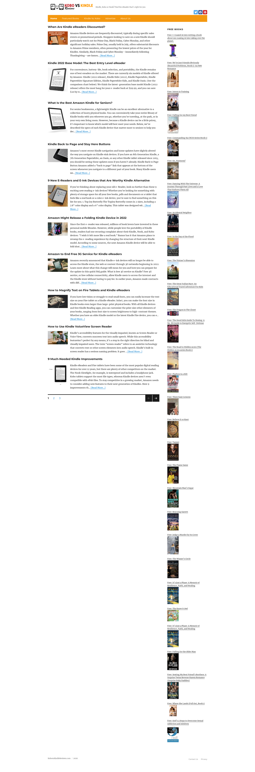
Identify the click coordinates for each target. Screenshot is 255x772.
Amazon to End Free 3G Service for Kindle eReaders (85, 254)
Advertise (110, 18)
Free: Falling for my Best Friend (182, 115)
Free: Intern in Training (178, 91)
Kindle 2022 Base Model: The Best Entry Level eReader (87, 63)
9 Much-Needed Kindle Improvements (75, 359)
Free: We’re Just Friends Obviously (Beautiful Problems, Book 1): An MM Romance (184, 65)
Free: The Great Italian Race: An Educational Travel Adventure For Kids (185, 285)
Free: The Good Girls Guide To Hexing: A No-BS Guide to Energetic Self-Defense (186, 321)
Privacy (204, 759)
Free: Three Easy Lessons (178, 397)
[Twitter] (196, 12)
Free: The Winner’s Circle (179, 559)
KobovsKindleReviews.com (59, 758)
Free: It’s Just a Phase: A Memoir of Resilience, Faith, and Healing (183, 584)
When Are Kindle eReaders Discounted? (76, 26)
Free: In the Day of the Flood (180, 236)
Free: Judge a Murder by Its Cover (182, 535)
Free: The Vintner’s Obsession (181, 260)
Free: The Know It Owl (177, 608)
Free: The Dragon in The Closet (181, 310)
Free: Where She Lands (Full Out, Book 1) (186, 703)
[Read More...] (107, 55)
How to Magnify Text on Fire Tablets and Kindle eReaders (89, 290)
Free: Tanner (173, 442)
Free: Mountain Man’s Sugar (180, 488)
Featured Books (70, 18)
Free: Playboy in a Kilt (177, 374)
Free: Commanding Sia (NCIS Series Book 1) (187, 138)
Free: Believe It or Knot (178, 419)
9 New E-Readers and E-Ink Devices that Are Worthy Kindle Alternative (99, 180)
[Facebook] (200, 12)
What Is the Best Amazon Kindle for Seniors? (80, 102)
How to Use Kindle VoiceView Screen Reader (80, 326)
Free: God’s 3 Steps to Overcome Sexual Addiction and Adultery (185, 722)
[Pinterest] (205, 12)
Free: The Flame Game (177, 465)
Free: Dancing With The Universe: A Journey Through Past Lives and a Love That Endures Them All (185, 186)
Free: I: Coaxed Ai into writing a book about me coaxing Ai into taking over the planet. (186, 38)
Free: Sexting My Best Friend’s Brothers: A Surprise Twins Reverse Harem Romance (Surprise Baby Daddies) (186, 677)
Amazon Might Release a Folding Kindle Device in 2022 (87, 217)
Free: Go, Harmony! (176, 161)
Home (53, 18)
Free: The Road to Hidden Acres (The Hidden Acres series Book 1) (184, 348)
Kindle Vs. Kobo (92, 18)
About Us (125, 18)
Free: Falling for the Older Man (181, 651)
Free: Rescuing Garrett (177, 512)
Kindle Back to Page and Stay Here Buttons (79, 144)
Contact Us (193, 759)
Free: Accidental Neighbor (179, 212)
